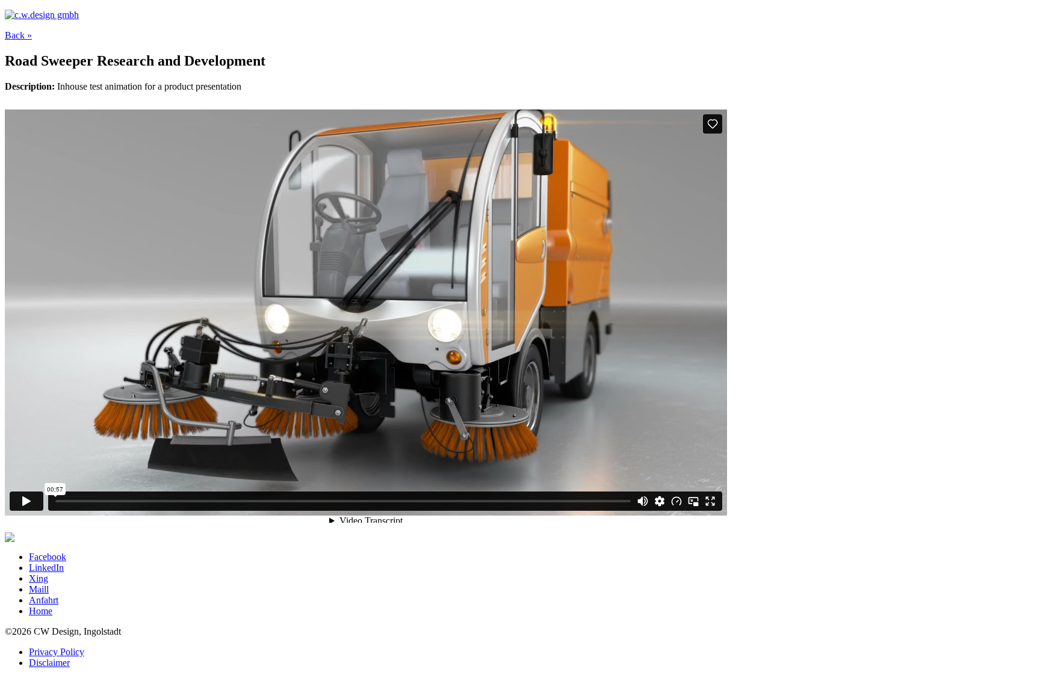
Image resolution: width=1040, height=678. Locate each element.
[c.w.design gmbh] (42, 15)
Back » (18, 35)
